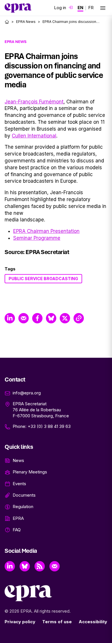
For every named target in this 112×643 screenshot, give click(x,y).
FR (91, 7)
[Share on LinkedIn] (10, 318)
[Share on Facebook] (37, 318)
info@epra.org (27, 393)
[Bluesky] (25, 566)
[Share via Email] (23, 318)
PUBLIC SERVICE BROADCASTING (43, 278)
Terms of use (57, 621)
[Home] (7, 21)
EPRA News (26, 21)
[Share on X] (65, 318)
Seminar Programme (36, 238)
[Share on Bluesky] (51, 318)
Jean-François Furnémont (34, 102)
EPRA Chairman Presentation (46, 231)
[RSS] (39, 566)
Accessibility (93, 621)
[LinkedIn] (10, 566)
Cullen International (34, 136)
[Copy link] (79, 318)
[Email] (54, 566)
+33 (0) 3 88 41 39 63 (49, 426)
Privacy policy (20, 621)
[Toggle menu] (102, 8)
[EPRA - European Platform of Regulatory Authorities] (18, 8)
